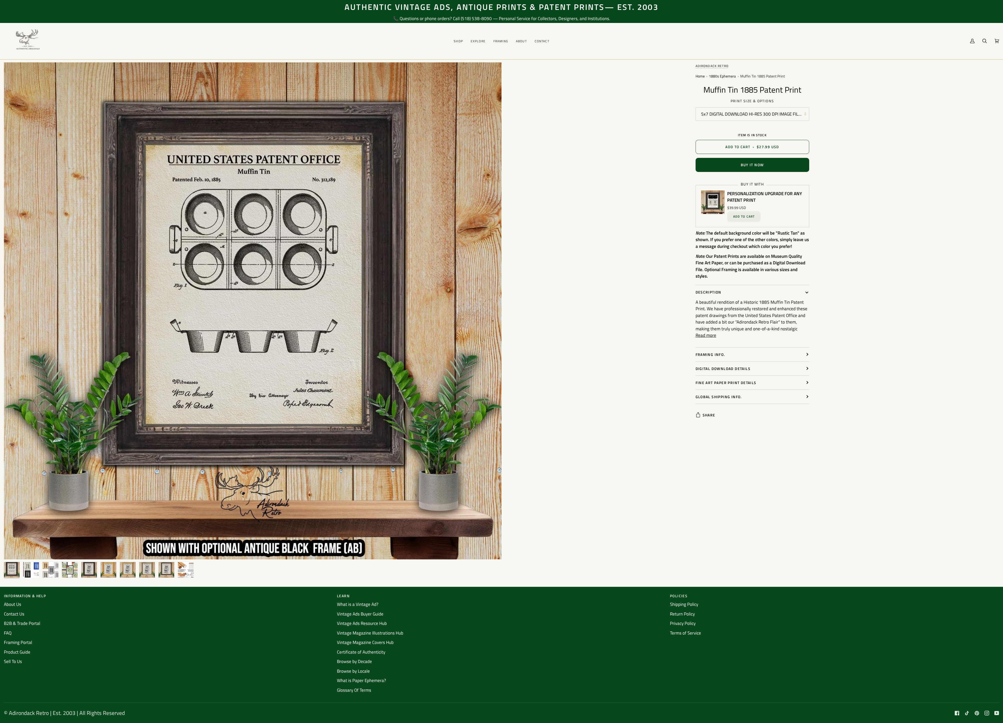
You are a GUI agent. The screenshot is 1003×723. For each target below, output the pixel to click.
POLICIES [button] (678, 596)
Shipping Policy (684, 604)
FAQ (7, 633)
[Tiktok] (967, 713)
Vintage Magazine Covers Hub (365, 642)
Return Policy (682, 614)
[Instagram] (986, 713)
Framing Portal (18, 642)
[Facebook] (957, 713)
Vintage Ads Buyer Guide (360, 614)
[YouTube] (996, 713)
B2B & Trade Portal (22, 623)
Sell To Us (13, 661)
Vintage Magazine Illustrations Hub (370, 633)
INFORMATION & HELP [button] (25, 596)
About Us (12, 604)
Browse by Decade (354, 661)
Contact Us (14, 614)
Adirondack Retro (712, 66)
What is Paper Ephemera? (361, 680)
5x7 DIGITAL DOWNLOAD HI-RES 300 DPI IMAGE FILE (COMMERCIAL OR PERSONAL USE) (755, 114)
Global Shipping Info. (719, 396)
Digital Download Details (723, 368)
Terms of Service (685, 633)
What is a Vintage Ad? (357, 604)
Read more (706, 335)
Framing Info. (710, 354)
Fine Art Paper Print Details (726, 382)
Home (700, 76)
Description (708, 292)
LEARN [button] (343, 596)
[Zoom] (13, 549)
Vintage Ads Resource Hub (362, 623)
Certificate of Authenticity (361, 652)
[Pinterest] (977, 713)
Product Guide (17, 652)
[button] (458, 41)
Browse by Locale (353, 671)
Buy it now (752, 165)
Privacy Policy (683, 623)
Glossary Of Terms (354, 690)
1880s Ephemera (722, 76)
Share (709, 415)
